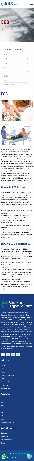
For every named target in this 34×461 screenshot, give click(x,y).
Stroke (3, 443)
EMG (5, 67)
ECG (5, 54)
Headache (4, 436)
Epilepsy (4, 433)
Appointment (5, 388)
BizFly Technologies (21, 453)
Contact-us (4, 385)
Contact (24, 458)
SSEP (6, 80)
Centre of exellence (7, 375)
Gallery (3, 378)
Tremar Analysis (9, 84)
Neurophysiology (6, 439)
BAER (6, 76)
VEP (5, 72)
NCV (5, 63)
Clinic (3, 369)
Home (3, 29)
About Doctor (5, 372)
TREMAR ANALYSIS (8, 422)
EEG (5, 59)
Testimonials (5, 382)
